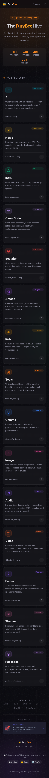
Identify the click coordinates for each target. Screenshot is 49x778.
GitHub (32, 746)
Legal (25, 746)
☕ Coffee (13, 762)
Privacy (17, 746)
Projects (36, 4)
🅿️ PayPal (36, 762)
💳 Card (24, 762)
